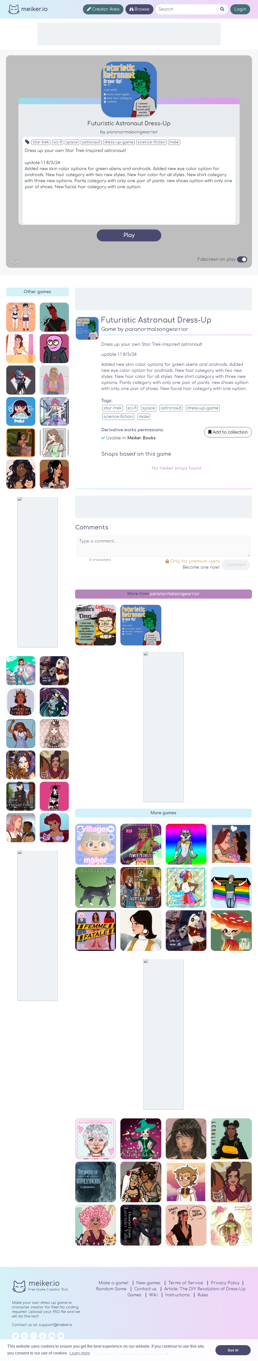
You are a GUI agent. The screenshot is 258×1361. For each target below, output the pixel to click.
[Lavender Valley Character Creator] (140, 1225)
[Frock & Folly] (20, 474)
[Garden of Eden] (20, 442)
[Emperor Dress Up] (20, 702)
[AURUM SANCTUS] (20, 765)
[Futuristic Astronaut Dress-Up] (140, 625)
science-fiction (151, 142)
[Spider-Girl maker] (54, 670)
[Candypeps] (95, 1225)
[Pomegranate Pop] (54, 765)
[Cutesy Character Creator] (20, 411)
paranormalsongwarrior (132, 132)
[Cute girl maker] (54, 442)
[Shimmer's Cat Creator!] (95, 887)
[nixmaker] (54, 317)
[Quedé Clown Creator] (186, 887)
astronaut (91, 142)
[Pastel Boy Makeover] (95, 1138)
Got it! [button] (233, 1350)
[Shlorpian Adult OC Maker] (54, 348)
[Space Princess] (54, 702)
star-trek (41, 142)
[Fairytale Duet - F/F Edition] (140, 887)
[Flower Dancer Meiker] (140, 1182)
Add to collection (229, 432)
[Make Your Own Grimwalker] (186, 1182)
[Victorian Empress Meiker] (20, 348)
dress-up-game (119, 142)
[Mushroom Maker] (231, 930)
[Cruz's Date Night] (186, 1225)
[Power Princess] (140, 844)
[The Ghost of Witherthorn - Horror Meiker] (95, 1182)
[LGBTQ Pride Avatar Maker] (231, 887)
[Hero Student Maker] (54, 411)
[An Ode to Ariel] (54, 827)
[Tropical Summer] (54, 380)
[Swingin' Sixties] (140, 930)
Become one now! (201, 567)
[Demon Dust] (54, 796)
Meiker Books (141, 438)
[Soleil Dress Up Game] (186, 1138)
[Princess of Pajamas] (20, 733)
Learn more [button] (80, 1353)
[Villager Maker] (95, 844)
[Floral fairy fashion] (231, 1225)
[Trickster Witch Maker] (140, 1138)
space (72, 142)
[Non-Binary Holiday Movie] (20, 827)
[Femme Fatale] (95, 930)
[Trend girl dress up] (231, 1138)
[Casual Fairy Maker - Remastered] (20, 670)
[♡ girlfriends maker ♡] (231, 844)
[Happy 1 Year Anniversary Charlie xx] (20, 317)
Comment (236, 565)
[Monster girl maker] (20, 380)
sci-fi (57, 142)
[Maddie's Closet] (95, 625)
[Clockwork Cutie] (54, 733)
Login (240, 9)
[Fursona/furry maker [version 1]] (186, 844)
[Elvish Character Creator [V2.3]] (20, 796)
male (174, 142)
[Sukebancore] (54, 474)
